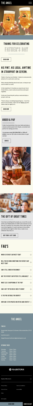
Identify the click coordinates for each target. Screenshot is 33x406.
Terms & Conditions (20, 385)
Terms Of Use (4, 389)
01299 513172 (5, 335)
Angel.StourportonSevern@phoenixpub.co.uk (13, 338)
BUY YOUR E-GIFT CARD (9, 235)
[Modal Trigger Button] (30, 3)
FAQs (2, 393)
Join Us (6, 141)
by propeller (3, 398)
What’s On (24, 102)
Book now (6, 59)
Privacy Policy (4, 385)
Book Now (6, 109)
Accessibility (19, 389)
